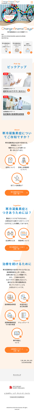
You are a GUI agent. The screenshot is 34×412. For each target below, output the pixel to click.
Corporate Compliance (17, 397)
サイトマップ (17, 375)
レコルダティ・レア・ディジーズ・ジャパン (17, 393)
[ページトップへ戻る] (31, 409)
